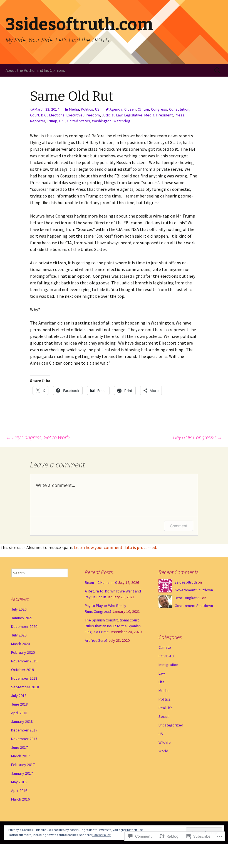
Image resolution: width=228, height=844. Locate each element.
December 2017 (24, 730)
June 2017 (19, 747)
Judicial (108, 115)
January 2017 (22, 773)
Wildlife (164, 742)
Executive (74, 115)
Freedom (92, 115)
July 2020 (18, 635)
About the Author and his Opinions (35, 70)
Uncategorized (170, 725)
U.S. (62, 120)
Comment (178, 525)
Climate (164, 647)
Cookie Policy (101, 835)
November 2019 (24, 661)
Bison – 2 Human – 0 (101, 582)
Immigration (168, 664)
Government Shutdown (194, 589)
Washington (101, 120)
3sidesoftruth (186, 582)
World (163, 750)
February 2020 (23, 652)
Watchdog (121, 120)
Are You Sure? (96, 640)
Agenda (116, 109)
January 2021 (22, 617)
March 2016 (20, 799)
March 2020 (20, 643)
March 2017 (20, 755)
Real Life (165, 707)
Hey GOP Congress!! (197, 437)
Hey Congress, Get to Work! (38, 437)
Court (34, 115)
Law (119, 115)
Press (179, 115)
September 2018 (25, 686)
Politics (87, 109)
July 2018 (18, 695)
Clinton (143, 109)
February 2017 (23, 764)
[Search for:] (217, 70)
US (97, 109)
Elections (57, 115)
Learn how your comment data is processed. (115, 547)
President (164, 115)
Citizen (130, 109)
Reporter (37, 120)
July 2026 (18, 609)
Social (163, 716)
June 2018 (19, 704)
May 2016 (18, 781)
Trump (52, 120)
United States (78, 120)
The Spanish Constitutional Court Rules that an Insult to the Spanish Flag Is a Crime (113, 626)
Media (74, 109)
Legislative (133, 115)
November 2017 (24, 738)
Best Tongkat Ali (188, 597)
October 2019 (22, 669)
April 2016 (19, 790)
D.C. (44, 115)
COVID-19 (166, 655)
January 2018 (22, 721)
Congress (159, 109)
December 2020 (24, 626)
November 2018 (24, 678)
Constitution (179, 109)
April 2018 (19, 712)
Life (161, 681)
